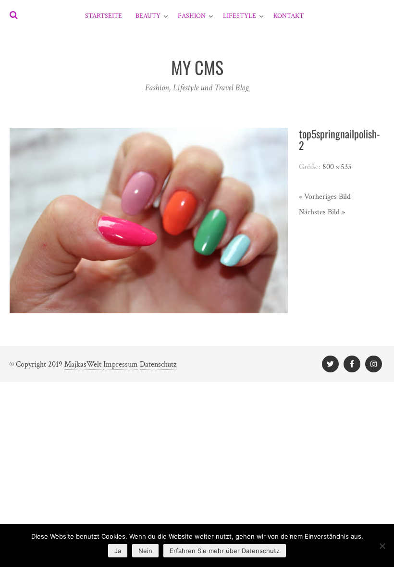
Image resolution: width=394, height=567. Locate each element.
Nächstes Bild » (322, 212)
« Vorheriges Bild (325, 197)
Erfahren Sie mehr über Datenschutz (225, 551)
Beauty (147, 16)
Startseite (103, 16)
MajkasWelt (82, 364)
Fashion (192, 16)
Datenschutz (158, 364)
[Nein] (382, 546)
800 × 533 (336, 167)
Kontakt (288, 16)
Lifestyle (239, 16)
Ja (117, 551)
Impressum (120, 364)
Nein (145, 551)
